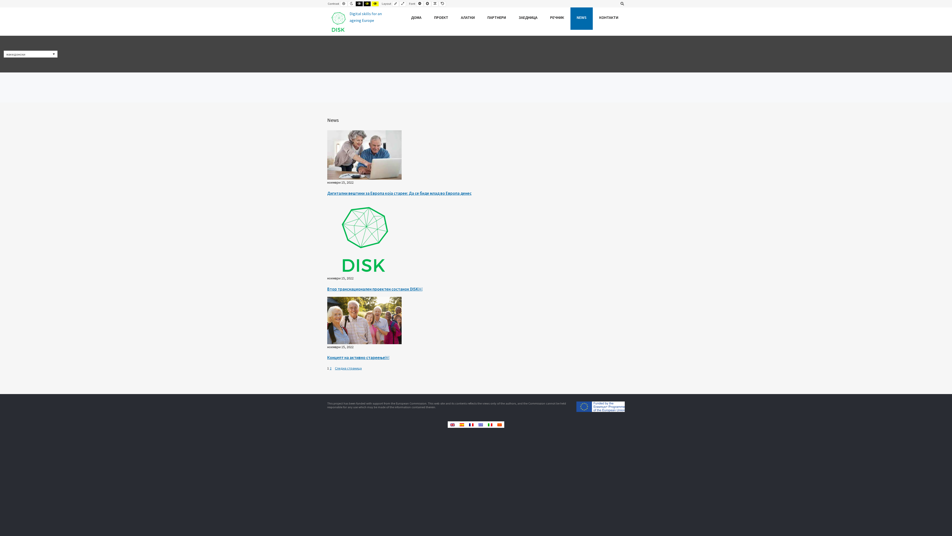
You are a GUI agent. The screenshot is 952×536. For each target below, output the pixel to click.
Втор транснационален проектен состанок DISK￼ (374, 289)
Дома (416, 17)
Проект (441, 17)
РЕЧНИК (557, 17)
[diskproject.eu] (356, 21)
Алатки (468, 17)
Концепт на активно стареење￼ (358, 357)
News (582, 17)
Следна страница (348, 368)
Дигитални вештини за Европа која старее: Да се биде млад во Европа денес (399, 193)
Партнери (496, 17)
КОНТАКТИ (608, 17)
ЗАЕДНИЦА (528, 17)
